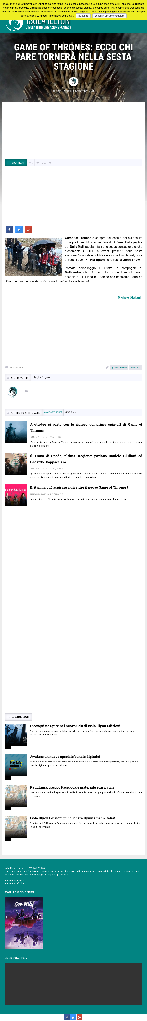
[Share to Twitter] (19, 232)
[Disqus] (73, 565)
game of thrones (119, 367)
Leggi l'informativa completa (109, 15)
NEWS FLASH (16, 367)
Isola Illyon (62, 91)
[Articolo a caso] (44, 162)
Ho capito (83, 15)
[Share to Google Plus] (28, 232)
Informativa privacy (15, 880)
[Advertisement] (73, 131)
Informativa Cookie (14, 883)
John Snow (135, 367)
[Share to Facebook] (9, 232)
